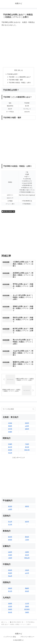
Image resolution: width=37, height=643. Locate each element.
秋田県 (27, 423)
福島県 (27, 429)
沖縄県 (27, 612)
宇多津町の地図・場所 (16, 80)
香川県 (10, 591)
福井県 (27, 521)
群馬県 (10, 450)
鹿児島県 (27, 609)
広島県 (27, 570)
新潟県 (10, 506)
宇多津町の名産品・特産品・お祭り (20, 82)
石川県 (10, 524)
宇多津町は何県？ (12, 74)
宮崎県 (27, 606)
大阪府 (10, 558)
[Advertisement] (18, 47)
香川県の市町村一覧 (9, 211)
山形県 (27, 426)
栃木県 (10, 447)
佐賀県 (10, 606)
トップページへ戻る (9, 636)
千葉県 (27, 444)
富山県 (10, 521)
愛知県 (27, 537)
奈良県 (27, 555)
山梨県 (10, 509)
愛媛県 (27, 588)
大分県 (27, 603)
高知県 (27, 591)
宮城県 (10, 432)
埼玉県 (10, 453)
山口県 (27, 573)
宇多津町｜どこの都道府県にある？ (20, 77)
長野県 (27, 506)
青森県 (10, 426)
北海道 (10, 423)
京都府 (10, 555)
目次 (15, 70)
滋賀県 (10, 552)
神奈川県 (27, 450)
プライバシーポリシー (27, 636)
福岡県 (10, 603)
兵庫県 (27, 552)
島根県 (10, 573)
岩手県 (10, 429)
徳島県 (10, 588)
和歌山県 (27, 558)
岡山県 (10, 576)
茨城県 (10, 444)
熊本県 (10, 612)
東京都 (27, 447)
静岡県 (10, 539)
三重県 (27, 539)
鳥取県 (10, 570)
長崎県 (10, 609)
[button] (33, 409)
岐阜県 (10, 537)
